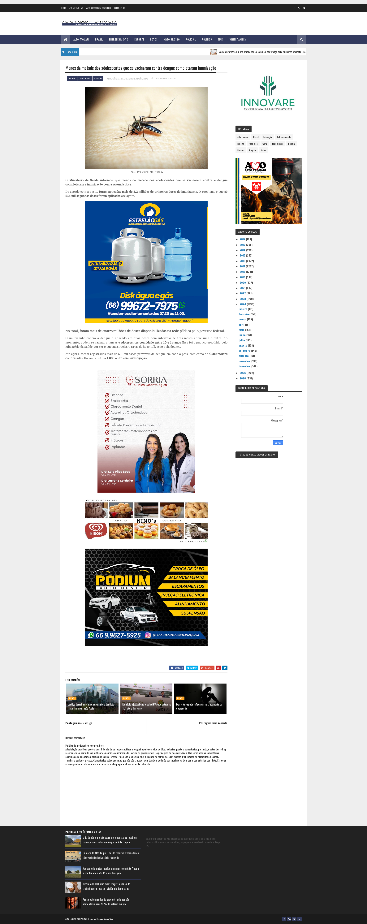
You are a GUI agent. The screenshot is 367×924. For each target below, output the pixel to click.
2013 (243, 245)
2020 (243, 282)
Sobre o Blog (119, 7)
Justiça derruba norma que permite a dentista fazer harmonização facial (91, 706)
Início (63, 7)
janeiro (243, 309)
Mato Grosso (172, 39)
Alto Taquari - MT (76, 7)
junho (242, 335)
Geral (264, 143)
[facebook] (294, 8)
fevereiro (244, 314)
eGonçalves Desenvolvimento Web (100, 919)
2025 (243, 373)
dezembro (245, 366)
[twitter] (304, 8)
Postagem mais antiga (78, 723)
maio (242, 330)
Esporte (139, 39)
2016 (243, 261)
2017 (243, 266)
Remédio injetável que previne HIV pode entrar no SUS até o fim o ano (146, 706)
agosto (243, 345)
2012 (243, 239)
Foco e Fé (253, 143)
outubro (244, 356)
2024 (243, 304)
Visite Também (238, 39)
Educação (267, 137)
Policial (191, 39)
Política (207, 39)
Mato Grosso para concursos (98, 7)
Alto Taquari (81, 39)
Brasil (99, 39)
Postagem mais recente (213, 723)
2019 (243, 277)
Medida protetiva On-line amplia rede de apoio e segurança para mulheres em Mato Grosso (238, 52)
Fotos (154, 39)
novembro (245, 361)
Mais (220, 39)
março (243, 319)
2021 (243, 288)
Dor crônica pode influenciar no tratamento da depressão (199, 706)
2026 (243, 378)
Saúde (98, 78)
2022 (243, 293)
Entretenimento (118, 39)
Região (252, 150)
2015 (243, 255)
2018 (243, 272)
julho (242, 340)
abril (242, 324)
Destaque (84, 78)
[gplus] (299, 8)
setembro (245, 350)
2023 (243, 299)
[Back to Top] (299, 919)
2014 (243, 250)
